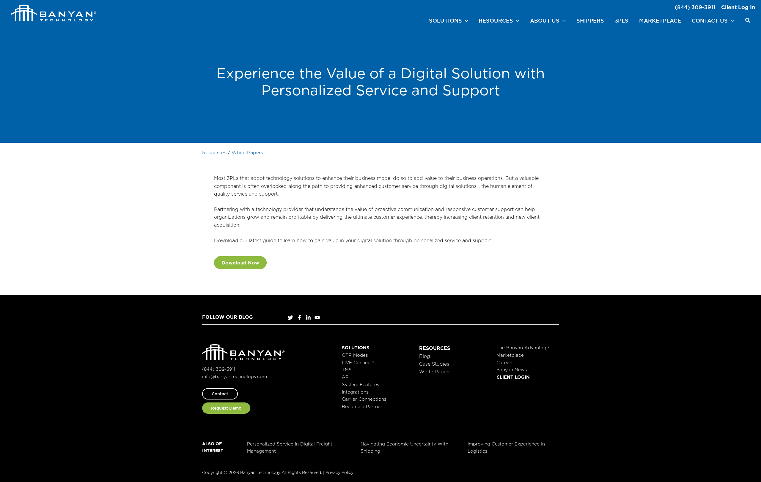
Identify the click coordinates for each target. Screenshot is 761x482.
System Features (360, 384)
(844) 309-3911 (695, 7)
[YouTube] (317, 317)
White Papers (247, 152)
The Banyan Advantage (522, 348)
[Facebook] (299, 317)
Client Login (513, 377)
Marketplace (510, 355)
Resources (214, 152)
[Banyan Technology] (53, 12)
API (346, 377)
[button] (465, 21)
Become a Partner (362, 406)
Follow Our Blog (227, 317)
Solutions (356, 348)
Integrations (355, 392)
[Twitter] (290, 317)
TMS (347, 370)
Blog (424, 356)
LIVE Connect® (358, 362)
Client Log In (738, 7)
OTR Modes (355, 355)
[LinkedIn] (308, 317)
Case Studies (434, 364)
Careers (504, 362)
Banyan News (511, 370)
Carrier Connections (364, 399)
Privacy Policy (339, 472)
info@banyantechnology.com (234, 376)
